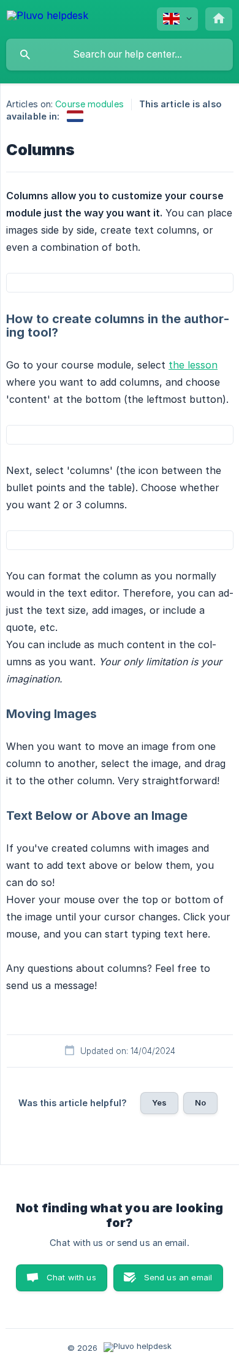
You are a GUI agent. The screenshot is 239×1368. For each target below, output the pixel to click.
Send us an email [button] (178, 1277)
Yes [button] (159, 1102)
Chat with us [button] (71, 1277)
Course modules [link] (89, 104)
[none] (47, 17)
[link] (75, 116)
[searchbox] (119, 55)
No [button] (200, 1102)
